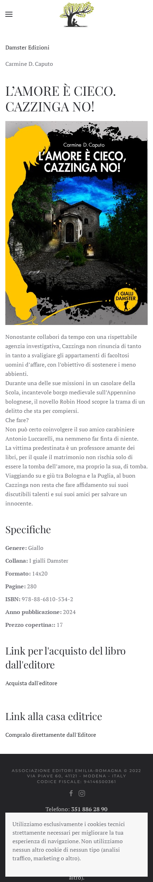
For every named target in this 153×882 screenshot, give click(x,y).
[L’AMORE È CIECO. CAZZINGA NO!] (76, 222)
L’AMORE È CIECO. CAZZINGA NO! (60, 98)
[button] (8, 14)
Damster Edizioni (27, 47)
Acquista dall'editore (31, 683)
